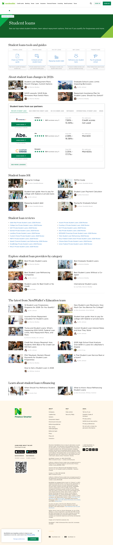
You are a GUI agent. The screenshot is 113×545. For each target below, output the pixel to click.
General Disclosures (69, 499)
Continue (33, 539)
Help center (69, 412)
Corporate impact (54, 419)
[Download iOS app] (20, 452)
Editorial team (53, 431)
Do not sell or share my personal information (90, 427)
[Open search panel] (91, 3)
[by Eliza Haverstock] (75, 194)
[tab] (19, 111)
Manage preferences (19, 539)
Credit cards (20, 3)
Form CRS (74, 497)
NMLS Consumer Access (55, 459)
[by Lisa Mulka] (25, 289)
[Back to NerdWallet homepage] (9, 11)
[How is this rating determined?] (58, 120)
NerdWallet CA (71, 536)
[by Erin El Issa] (75, 350)
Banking (27, 3)
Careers (51, 417)
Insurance (43, 3)
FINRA (50, 495)
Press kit (51, 436)
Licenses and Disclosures (68, 459)
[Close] (38, 531)
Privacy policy (87, 418)
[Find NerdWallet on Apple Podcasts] (93, 450)
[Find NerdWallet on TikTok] (96, 450)
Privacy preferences (89, 423)
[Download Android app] (31, 452)
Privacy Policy (61, 498)
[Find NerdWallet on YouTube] (87, 450)
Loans (37, 3)
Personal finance (51, 3)
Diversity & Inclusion (55, 421)
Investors (51, 438)
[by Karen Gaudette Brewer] (25, 183)
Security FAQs (70, 414)
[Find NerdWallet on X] (84, 450)
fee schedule (77, 499)
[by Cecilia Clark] (25, 393)
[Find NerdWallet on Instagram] (90, 450)
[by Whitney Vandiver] (25, 371)
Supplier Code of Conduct (88, 415)
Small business (68, 3)
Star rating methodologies (53, 427)
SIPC (53, 495)
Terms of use (86, 412)
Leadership (52, 414)
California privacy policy (90, 421)
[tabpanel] (56, 137)
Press (50, 433)
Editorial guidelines (54, 424)
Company (51, 412)
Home (32, 3)
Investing (60, 3)
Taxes (75, 3)
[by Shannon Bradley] (25, 87)
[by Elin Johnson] (75, 87)
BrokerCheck (58, 501)
